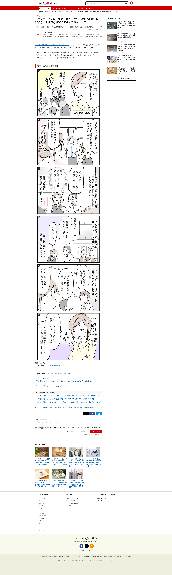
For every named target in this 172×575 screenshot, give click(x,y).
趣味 (40, 523)
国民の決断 (68, 505)
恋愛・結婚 (41, 513)
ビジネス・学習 (42, 515)
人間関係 (66, 11)
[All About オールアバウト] (45, 3)
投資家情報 (55, 556)
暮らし (56, 3)
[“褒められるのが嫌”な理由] (68, 92)
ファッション (42, 526)
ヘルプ (129, 556)
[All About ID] (131, 3)
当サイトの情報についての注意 (111, 556)
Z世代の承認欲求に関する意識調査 (59, 373)
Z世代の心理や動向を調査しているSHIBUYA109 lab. (52, 45)
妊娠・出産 (80, 8)
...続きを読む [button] (99, 36)
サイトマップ (123, 556)
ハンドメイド (73, 8)
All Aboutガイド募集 (70, 500)
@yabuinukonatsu (54, 365)
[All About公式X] (87, 546)
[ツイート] (86, 413)
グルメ (40, 528)
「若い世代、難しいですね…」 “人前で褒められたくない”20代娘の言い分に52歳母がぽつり (65, 381)
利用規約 (67, 556)
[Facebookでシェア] (92, 413)
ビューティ (41, 505)
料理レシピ (54, 8)
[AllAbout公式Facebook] (81, 546)
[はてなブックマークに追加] (99, 413)
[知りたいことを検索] (126, 3)
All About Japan (101, 500)
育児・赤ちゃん (88, 8)
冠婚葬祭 (60, 8)
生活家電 (66, 8)
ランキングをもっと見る (121, 78)
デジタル (41, 508)
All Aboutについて (87, 556)
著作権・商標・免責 (97, 556)
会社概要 (43, 556)
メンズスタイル (42, 518)
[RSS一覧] (92, 546)
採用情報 (48, 556)
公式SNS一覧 (86, 551)
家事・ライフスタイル (44, 8)
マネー (40, 500)
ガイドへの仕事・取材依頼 (71, 503)
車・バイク (41, 531)
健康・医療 (41, 503)
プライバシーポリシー (75, 556)
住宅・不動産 (42, 498)
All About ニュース (101, 498)
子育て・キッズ (97, 8)
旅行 (40, 521)
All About (41, 11)
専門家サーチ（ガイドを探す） (73, 498)
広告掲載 (61, 556)
